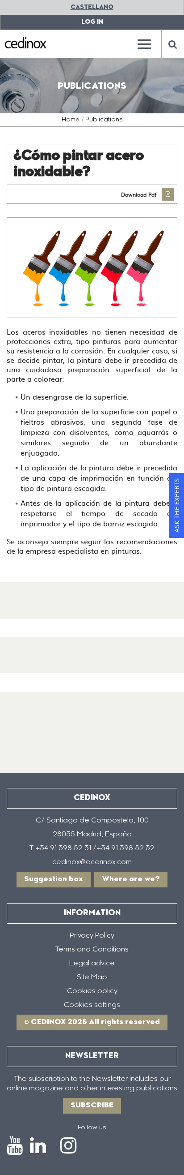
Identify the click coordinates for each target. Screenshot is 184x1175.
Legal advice (92, 963)
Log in (92, 22)
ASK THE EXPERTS (176, 505)
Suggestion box (53, 879)
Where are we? (131, 879)
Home (70, 120)
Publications (104, 120)
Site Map (92, 977)
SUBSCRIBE (92, 1105)
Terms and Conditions (92, 949)
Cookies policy (92, 991)
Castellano (92, 7)
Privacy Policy (92, 935)
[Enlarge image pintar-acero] (92, 267)
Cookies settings (92, 1005)
